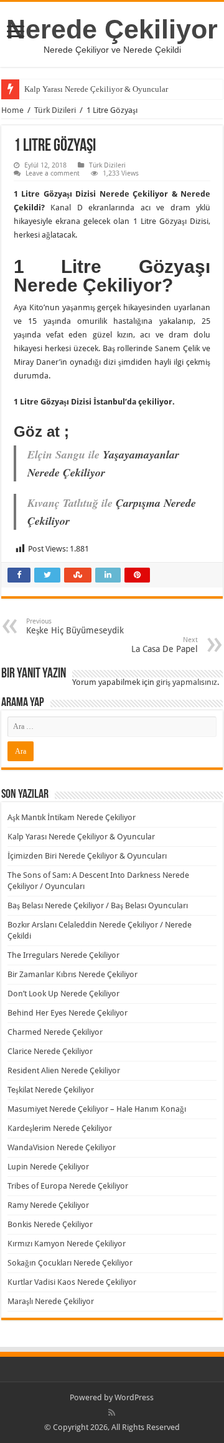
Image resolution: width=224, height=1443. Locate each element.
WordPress (134, 1397)
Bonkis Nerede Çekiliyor (50, 1224)
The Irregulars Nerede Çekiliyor (63, 955)
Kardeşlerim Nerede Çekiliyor (59, 1128)
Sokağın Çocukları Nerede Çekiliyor (70, 1262)
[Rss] (111, 1412)
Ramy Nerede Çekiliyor (48, 1205)
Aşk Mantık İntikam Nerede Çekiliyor (71, 817)
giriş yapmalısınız (186, 682)
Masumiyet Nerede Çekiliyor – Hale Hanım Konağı (96, 1109)
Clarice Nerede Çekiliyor (50, 1051)
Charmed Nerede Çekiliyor (55, 1032)
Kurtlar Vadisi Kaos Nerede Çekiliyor (71, 1282)
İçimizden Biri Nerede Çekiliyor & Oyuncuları (87, 855)
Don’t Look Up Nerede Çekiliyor (63, 993)
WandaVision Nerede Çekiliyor (61, 1147)
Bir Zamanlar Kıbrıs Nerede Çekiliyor (72, 974)
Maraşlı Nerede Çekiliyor (50, 1301)
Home (12, 110)
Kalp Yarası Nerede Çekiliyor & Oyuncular (96, 89)
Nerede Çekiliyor (112, 29)
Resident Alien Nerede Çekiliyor (63, 1070)
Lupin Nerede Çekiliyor (48, 1166)
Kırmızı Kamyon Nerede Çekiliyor (66, 1243)
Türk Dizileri (55, 110)
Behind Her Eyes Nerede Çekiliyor (67, 1012)
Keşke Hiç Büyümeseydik (75, 626)
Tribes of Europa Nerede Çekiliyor (67, 1186)
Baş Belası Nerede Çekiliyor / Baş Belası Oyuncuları (97, 905)
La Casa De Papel (164, 645)
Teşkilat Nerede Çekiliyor (50, 1089)
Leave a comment (53, 173)
